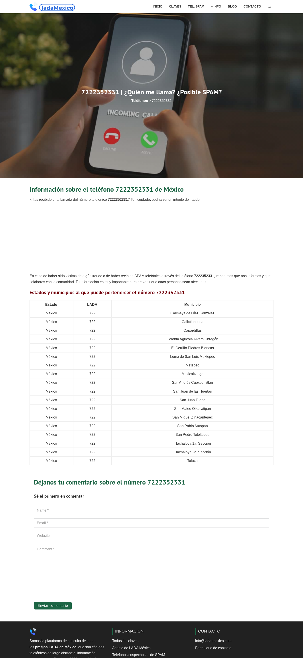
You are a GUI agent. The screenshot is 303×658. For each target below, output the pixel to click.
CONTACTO (252, 6)
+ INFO (216, 6)
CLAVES (175, 6)
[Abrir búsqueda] (269, 7)
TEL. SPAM (196, 6)
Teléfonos (139, 101)
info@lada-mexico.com (213, 641)
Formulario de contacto (213, 648)
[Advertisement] (151, 238)
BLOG (232, 6)
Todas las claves (125, 641)
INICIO (157, 6)
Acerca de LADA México (131, 648)
